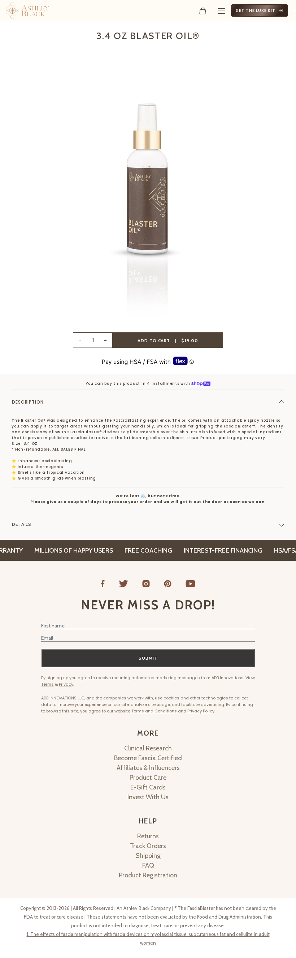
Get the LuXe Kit (255, 10)
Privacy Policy (200, 711)
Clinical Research (148, 748)
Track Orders (148, 846)
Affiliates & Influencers (148, 768)
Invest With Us (148, 797)
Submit (148, 658)
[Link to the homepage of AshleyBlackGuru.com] (27, 10)
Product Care (148, 778)
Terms (47, 684)
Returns (148, 836)
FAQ (148, 865)
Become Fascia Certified (148, 758)
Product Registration (148, 875)
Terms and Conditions (154, 711)
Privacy (66, 684)
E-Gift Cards (148, 787)
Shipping (148, 856)
